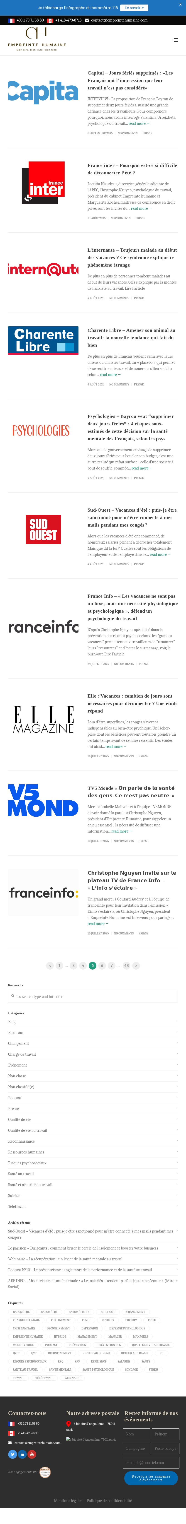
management (87, 1336)
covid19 (131, 1320)
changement (135, 1312)
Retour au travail (134, 1353)
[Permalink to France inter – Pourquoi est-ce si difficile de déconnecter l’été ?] (43, 182)
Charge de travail (22, 1054)
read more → (139, 123)
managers (140, 1336)
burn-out (108, 1312)
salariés (124, 1361)
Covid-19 (108, 1320)
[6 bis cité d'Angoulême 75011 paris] (92, 1439)
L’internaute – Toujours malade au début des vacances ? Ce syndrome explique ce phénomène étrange (132, 257)
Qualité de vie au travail (27, 1130)
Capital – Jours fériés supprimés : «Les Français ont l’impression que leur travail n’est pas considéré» (130, 80)
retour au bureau (96, 1353)
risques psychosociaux (29, 1361)
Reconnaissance (21, 1141)
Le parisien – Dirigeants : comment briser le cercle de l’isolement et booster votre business (83, 1248)
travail (18, 1378)
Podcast (14, 1097)
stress (153, 1369)
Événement (17, 1065)
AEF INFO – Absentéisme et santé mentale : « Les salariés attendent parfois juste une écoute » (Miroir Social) (92, 1283)
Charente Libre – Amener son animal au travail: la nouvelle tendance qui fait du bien (131, 337)
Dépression (89, 1328)
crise (152, 1320)
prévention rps (109, 1345)
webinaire (72, 1378)
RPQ (60, 1361)
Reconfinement (59, 1353)
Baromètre (49, 1312)
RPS (77, 1361)
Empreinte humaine (28, 1336)
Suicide (14, 1195)
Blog (11, 1021)
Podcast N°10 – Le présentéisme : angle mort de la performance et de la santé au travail (80, 1270)
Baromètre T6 (79, 1312)
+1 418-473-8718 (68, 20)
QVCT (16, 1353)
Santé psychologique (98, 1369)
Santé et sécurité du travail (30, 1184)
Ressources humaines (26, 1152)
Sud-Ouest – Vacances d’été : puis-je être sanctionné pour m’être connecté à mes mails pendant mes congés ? (132, 517)
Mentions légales (68, 1500)
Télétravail (17, 1206)
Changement (18, 1043)
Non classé (17, 1076)
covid (86, 1320)
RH (162, 1353)
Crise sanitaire (24, 1328)
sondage (131, 1369)
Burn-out (16, 1032)
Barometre (21, 1312)
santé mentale (60, 1369)
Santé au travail (21, 1174)
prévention (77, 1345)
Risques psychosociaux (27, 1163)
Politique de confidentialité (109, 1500)
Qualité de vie (19, 1119)
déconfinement (58, 1328)
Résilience (98, 1361)
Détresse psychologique (127, 1328)
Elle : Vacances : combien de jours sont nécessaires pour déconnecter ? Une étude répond (133, 703)
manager (115, 1336)
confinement (61, 1320)
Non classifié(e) (21, 1087)
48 (126, 965)
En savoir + (134, 7)
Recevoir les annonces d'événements (151, 1478)
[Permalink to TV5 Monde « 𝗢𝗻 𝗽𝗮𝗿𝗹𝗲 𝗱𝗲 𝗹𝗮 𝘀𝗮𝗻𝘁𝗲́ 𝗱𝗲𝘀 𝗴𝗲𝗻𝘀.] (43, 800)
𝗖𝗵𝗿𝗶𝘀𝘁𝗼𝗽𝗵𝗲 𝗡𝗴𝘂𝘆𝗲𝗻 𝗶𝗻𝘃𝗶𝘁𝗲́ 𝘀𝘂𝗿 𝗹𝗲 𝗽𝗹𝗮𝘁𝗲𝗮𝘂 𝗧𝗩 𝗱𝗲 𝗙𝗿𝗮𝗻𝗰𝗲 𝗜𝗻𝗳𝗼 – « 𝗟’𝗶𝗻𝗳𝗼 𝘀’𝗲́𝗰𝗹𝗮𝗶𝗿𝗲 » (132, 880)
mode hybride (23, 1345)
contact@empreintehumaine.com (119, 20)
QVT (34, 1353)
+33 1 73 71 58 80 (30, 20)
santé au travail (25, 1369)
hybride (60, 1336)
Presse (147, 133)
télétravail (44, 1378)
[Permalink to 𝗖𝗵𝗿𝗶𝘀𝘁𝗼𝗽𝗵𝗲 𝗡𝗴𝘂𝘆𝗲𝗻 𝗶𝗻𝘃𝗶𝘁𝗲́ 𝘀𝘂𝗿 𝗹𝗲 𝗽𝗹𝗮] (43, 892)
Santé (146, 1361)
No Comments (127, 133)
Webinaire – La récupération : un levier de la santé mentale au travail (65, 1259)
